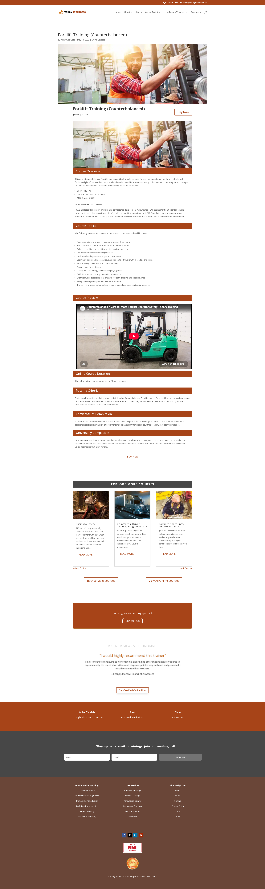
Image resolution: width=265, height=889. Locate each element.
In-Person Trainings (132, 790)
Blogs (139, 12)
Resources (132, 816)
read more (85, 554)
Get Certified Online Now (132, 690)
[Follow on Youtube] (141, 835)
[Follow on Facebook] (124, 835)
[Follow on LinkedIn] (135, 835)
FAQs (177, 811)
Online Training (152, 12)
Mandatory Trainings (132, 806)
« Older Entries (79, 568)
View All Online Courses (164, 581)
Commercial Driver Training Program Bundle (132, 525)
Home (117, 12)
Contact (195, 12)
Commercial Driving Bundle (87, 795)
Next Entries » (186, 568)
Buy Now (183, 112)
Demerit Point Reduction (87, 801)
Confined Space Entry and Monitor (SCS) (171, 525)
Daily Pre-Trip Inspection (87, 806)
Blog (178, 816)
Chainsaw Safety (85, 524)
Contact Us (132, 621)
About (127, 12)
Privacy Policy (178, 806)
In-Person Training (176, 12)
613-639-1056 (178, 717)
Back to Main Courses (101, 581)
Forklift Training (87, 811)
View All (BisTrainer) (87, 816)
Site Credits (152, 876)
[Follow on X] (130, 835)
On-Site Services (132, 811)
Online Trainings (132, 795)
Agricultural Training (132, 801)
